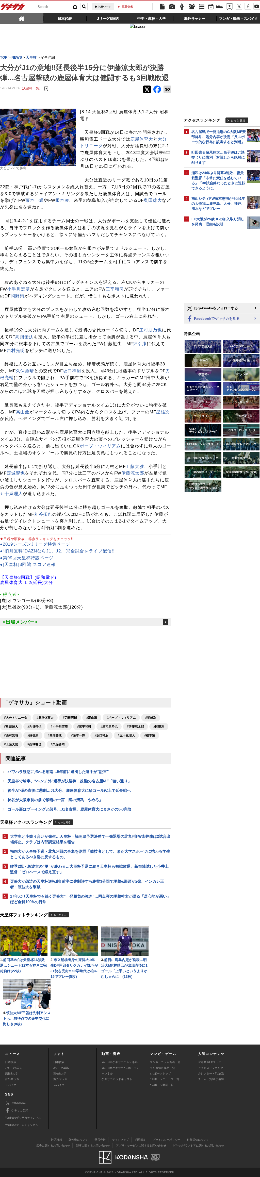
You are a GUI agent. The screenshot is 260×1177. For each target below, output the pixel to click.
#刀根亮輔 (70, 717)
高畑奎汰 (24, 336)
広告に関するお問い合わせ (53, 1145)
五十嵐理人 (11, 493)
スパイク (10, 1084)
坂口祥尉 (72, 370)
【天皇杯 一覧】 (31, 88)
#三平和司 (84, 726)
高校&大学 (11, 1073)
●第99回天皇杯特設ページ (27, 558)
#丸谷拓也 (34, 726)
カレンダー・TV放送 (211, 1073)
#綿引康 (32, 735)
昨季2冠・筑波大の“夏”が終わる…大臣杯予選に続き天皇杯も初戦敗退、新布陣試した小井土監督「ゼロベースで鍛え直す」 (89, 869)
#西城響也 (34, 744)
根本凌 (62, 200)
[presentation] (21, 18)
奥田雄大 (153, 200)
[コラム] (182, 7)
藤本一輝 (34, 200)
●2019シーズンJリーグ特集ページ (35, 544)
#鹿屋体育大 (45, 717)
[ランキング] (201, 7)
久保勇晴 (25, 370)
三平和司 (115, 289)
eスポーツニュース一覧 (164, 1079)
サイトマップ (120, 1139)
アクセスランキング (210, 1067)
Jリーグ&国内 (13, 1067)
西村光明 (16, 350)
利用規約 (140, 1139)
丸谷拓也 (43, 514)
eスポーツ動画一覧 (162, 1084)
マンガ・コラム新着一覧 (165, 1062)
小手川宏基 (18, 289)
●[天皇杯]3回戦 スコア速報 (28, 564)
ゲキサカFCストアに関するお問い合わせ (198, 1145)
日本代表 (10, 1062)
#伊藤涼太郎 (135, 726)
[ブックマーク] (229, 7)
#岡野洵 (158, 726)
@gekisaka (18, 1102)
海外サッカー (13, 1079)
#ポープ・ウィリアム (121, 717)
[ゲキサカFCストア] (219, 7)
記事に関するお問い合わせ (93, 1145)
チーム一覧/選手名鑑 (211, 1079)
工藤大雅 (135, 466)
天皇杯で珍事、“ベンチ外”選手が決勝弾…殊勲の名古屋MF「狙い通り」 (70, 781)
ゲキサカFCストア (209, 1062)
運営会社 (100, 1139)
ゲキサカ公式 (19, 1110)
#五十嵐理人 (126, 735)
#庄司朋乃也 (109, 726)
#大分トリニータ (15, 717)
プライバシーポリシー (167, 1139)
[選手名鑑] (192, 7)
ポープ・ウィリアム (100, 446)
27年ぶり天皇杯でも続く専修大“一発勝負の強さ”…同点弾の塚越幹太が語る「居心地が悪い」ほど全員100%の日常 (90, 899)
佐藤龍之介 (135, 6)
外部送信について (198, 1139)
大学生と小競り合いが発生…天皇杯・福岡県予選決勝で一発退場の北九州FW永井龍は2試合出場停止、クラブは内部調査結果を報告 (90, 839)
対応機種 (56, 1139)
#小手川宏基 (59, 726)
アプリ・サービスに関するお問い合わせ (141, 1145)
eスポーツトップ (160, 1073)
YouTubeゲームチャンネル (21, 1124)
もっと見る (64, 822)
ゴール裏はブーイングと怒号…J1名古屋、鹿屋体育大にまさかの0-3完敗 (69, 809)
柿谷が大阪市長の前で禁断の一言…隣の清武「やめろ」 (55, 800)
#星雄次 (150, 717)
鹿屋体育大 (141, 139)
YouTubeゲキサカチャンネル (120, 1062)
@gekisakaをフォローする (215, 308)
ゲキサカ (12, 8)
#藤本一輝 (78, 735)
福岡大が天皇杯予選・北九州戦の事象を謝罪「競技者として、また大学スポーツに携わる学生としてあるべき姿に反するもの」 (90, 854)
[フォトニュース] (172, 7)
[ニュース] (162, 7)
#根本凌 (149, 735)
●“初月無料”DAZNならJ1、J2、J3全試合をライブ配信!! (57, 551)
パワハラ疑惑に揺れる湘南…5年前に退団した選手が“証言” (58, 771)
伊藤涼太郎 (132, 473)
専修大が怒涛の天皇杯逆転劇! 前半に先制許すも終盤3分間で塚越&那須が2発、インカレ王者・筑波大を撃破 (87, 884)
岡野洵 (17, 296)
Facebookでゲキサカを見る (216, 318)
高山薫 (22, 412)
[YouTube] (256, 6)
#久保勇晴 (58, 744)
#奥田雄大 (11, 726)
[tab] (21, 18)
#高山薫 (91, 717)
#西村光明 (11, 735)
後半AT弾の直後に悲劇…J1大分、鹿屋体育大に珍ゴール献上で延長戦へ (69, 790)
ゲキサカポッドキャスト (117, 1079)
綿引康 (140, 343)
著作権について (78, 1139)
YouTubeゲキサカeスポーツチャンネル (120, 1070)
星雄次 (163, 412)
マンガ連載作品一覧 (162, 1067)
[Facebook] (248, 6)
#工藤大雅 (11, 744)
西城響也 (16, 473)
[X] (239, 6)
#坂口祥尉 (101, 735)
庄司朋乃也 (150, 330)
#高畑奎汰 (55, 735)
